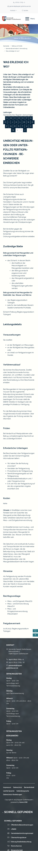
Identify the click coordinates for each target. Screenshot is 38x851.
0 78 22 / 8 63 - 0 (20, 2)
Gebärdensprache (22, 791)
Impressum (7, 787)
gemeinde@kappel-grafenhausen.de (20, 6)
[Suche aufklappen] (35, 630)
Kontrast (13, 10)
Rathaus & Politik (17, 46)
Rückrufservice (16, 846)
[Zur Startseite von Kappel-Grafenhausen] (11, 18)
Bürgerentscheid (17, 850)
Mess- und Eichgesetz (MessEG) (19, 601)
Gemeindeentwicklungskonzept (22, 833)
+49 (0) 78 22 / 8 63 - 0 (16, 659)
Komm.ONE (23, 802)
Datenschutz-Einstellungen (12, 794)
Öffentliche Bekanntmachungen (22, 825)
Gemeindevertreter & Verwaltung (16, 48)
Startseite (6, 46)
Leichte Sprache (8, 791)
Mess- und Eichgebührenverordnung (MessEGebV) (17, 611)
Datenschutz (17, 787)
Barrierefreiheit (29, 787)
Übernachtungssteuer (18, 837)
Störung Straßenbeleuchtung (21, 842)
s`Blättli (13, 829)
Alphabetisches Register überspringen (18, 115)
